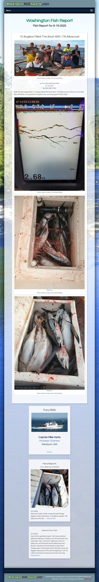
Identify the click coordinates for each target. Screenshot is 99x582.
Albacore (49, 290)
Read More (51, 518)
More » (49, 452)
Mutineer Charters (49, 441)
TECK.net (87, 579)
